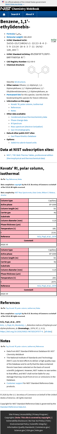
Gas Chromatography (20, 129)
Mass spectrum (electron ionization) (27, 126)
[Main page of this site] (4, 14)
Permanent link (14, 94)
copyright (18, 184)
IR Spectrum (16, 123)
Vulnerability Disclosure (16, 420)
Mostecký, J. (20, 325)
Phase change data (19, 120)
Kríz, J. (3, 325)
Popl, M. (10, 325)
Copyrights (9, 417)
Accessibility (25, 414)
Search (14, 14)
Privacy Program (40, 414)
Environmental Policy (19, 424)
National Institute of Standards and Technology (6, 9)
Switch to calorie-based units (24, 142)
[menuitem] (4, 14)
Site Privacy (14, 414)
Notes (13, 110)
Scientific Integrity (38, 424)
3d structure (19, 81)
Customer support (15, 383)
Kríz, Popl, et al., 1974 (46, 236)
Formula (10, 33)
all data (48, 331)
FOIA (48, 420)
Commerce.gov (42, 427)
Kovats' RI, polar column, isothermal (27, 104)
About (29, 14)
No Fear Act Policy (36, 420)
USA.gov (30, 430)
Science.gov (19, 430)
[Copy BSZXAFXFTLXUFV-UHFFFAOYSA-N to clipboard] (24, 58)
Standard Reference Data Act (13, 406)
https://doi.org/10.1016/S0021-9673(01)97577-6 (21, 331)
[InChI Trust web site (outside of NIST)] (54, 42)
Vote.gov (39, 430)
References (16, 107)
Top (7, 179)
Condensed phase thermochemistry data (29, 117)
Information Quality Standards (20, 427)
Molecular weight (15, 37)
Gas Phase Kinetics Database (23, 136)
